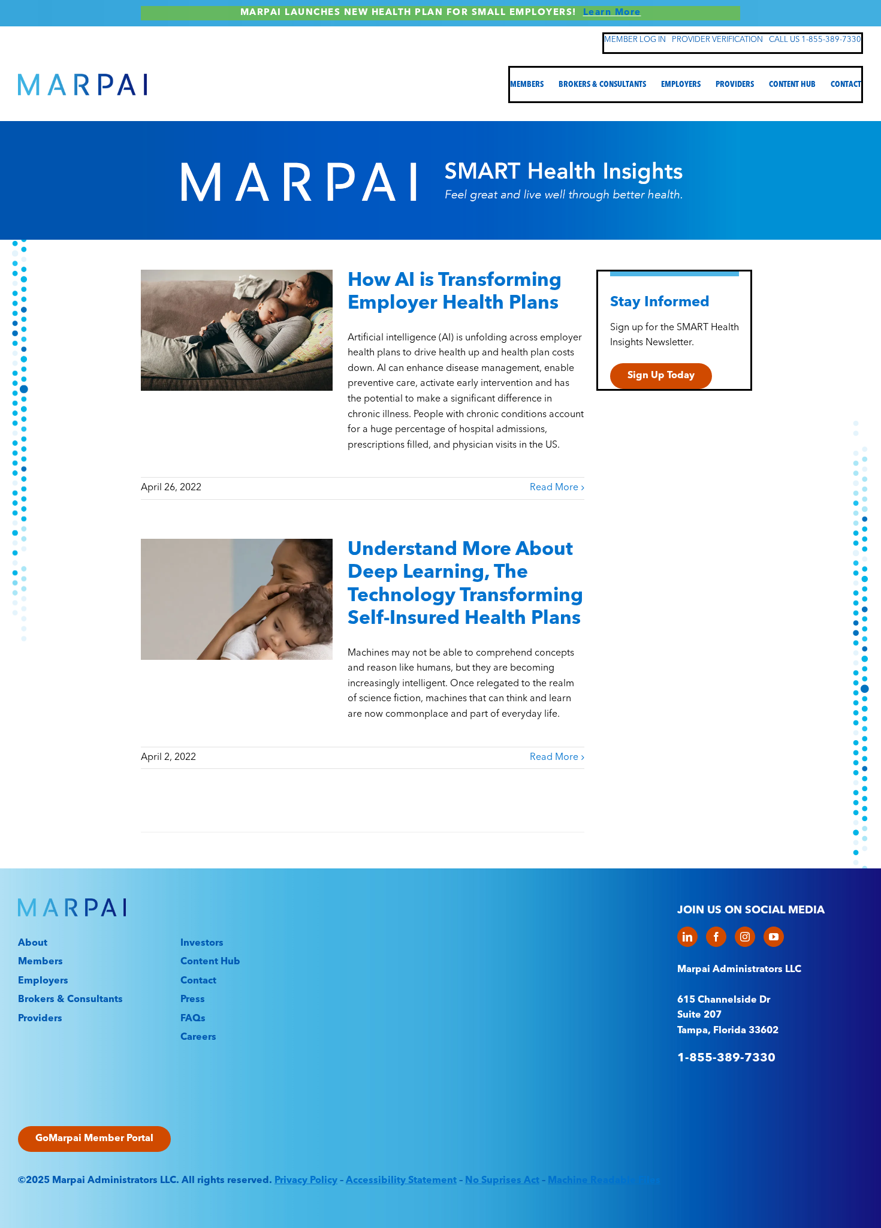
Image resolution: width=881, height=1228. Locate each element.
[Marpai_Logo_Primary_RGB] (82, 78)
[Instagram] (745, 937)
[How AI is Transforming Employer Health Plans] (237, 330)
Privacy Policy (305, 1180)
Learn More (612, 12)
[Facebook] (716, 937)
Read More (554, 488)
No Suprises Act (502, 1180)
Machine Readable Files (604, 1180)
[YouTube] (774, 937)
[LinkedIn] (687, 937)
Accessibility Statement (401, 1180)
